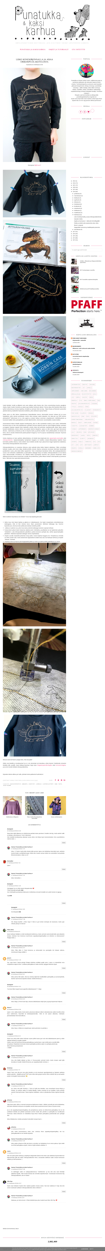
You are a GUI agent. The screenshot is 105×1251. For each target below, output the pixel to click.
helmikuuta (77, 214)
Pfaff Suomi (37, 165)
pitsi (80, 400)
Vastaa (63, 842)
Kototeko (76, 354)
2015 (74, 236)
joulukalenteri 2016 (77, 409)
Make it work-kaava (89, 400)
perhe (87, 406)
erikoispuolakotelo (8, 440)
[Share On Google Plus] (64, 780)
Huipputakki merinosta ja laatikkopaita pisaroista (87, 227)
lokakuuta (76, 198)
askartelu (74, 400)
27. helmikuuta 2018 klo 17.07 (18, 848)
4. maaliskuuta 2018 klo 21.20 (18, 1057)
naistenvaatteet (76, 387)
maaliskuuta (77, 212)
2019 (74, 189)
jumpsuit (96, 444)
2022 (74, 183)
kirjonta (25, 784)
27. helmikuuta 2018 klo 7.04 (13, 863)
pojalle (81, 441)
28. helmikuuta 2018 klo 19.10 (14, 986)
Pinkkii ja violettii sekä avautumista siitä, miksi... (86, 223)
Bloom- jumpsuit (78, 225)
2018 (74, 191)
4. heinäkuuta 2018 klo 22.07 (17, 1197)
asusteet (84, 397)
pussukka (94, 403)
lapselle (39, 784)
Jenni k (9, 958)
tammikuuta (77, 229)
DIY (84, 387)
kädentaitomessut (77, 451)
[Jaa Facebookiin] (55, 780)
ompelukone (87, 422)
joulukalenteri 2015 (84, 403)
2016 (74, 233)
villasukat (88, 409)
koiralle (81, 448)
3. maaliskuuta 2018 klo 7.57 (13, 1070)
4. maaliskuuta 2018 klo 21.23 (18, 1086)
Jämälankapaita (77, 364)
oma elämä (84, 390)
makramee (88, 448)
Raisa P (9, 1007)
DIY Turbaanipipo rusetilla (87, 270)
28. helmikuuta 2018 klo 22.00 (14, 1009)
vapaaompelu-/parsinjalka (56, 438)
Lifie (73, 397)
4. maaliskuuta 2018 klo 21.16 (18, 1025)
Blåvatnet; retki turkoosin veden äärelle (84, 348)
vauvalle (80, 406)
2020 (74, 187)
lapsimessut (90, 438)
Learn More (84, 1249)
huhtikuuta (77, 210)
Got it (91, 1249)
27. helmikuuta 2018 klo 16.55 (18, 909)
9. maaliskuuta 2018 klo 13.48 (18, 1169)
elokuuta (76, 202)
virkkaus (90, 413)
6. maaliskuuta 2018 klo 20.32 (14, 1102)
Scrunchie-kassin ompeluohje (81, 356)
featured (92, 384)
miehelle (74, 422)
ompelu (78, 397)
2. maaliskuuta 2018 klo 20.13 (14, 1036)
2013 (74, 240)
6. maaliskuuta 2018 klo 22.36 (14, 1153)
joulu (94, 394)
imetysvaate (88, 444)
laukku (83, 435)
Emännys (9, 1068)
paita (60, 784)
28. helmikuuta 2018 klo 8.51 (13, 931)
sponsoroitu (96, 409)
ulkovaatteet (83, 425)
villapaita (83, 413)
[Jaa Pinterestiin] (61, 780)
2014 (74, 238)
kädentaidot (75, 435)
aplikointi (94, 416)
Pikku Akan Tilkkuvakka (79, 338)
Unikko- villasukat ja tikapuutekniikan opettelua (90, 261)
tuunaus (74, 429)
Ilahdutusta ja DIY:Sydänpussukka (89, 289)
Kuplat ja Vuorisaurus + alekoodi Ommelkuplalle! (87, 221)
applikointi (91, 432)
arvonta (79, 432)
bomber (91, 425)
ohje (56, 784)
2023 (74, 181)
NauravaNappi (77, 346)
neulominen (92, 390)
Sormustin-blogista (61, 765)
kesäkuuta (77, 206)
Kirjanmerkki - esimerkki (79, 340)
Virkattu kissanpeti (78, 372)
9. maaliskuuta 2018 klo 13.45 (18, 1140)
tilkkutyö (74, 425)
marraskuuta (77, 195)
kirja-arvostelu (89, 419)
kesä (85, 432)
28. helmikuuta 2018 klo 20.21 (18, 974)
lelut (73, 432)
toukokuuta (77, 208)
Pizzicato (76, 370)
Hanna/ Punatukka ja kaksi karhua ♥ (22, 847)
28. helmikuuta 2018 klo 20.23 (18, 999)
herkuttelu (75, 438)
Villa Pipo (9, 1181)
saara (8, 1151)
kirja (83, 416)
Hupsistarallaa (77, 362)
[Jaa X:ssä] (58, 780)
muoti (80, 422)
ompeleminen (75, 390)
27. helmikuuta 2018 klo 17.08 (18, 919)
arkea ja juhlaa (76, 394)
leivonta (74, 441)
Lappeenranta (82, 429)
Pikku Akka (10, 929)
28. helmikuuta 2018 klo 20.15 (18, 947)
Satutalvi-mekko (78, 219)
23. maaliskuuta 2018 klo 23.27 (14, 1183)
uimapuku (95, 435)
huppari (95, 422)
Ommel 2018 (96, 448)
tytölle (74, 406)
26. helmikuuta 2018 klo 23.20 (14, 831)
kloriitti (82, 438)
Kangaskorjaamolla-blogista (44, 765)
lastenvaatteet (48, 784)
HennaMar (10, 861)
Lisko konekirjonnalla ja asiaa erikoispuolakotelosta (87, 217)
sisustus (74, 403)
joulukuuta (77, 193)
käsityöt (32, 784)
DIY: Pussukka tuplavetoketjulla (89, 279)
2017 (74, 231)
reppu (88, 435)
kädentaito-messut (93, 429)
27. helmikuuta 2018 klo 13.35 (14, 886)
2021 (74, 185)
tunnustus (88, 441)
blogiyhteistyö (15, 784)
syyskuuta (76, 200)
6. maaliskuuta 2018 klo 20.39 (18, 1129)
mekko (91, 397)
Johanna (9, 1100)
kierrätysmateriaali (77, 419)
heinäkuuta (77, 204)
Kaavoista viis (75, 416)
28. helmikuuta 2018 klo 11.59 (14, 960)
